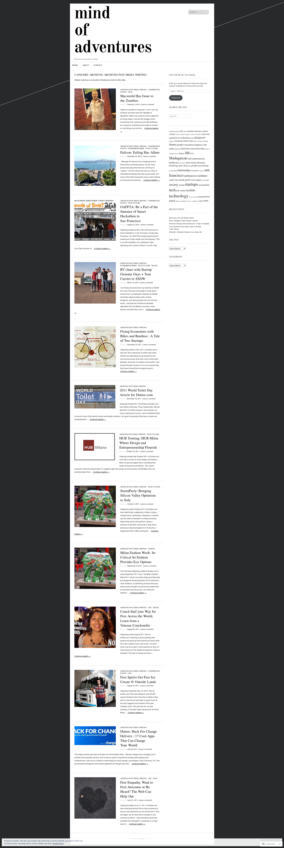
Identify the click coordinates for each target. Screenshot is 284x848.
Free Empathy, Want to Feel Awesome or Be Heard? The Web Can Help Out (136, 789)
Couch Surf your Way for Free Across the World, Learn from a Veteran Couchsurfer (138, 618)
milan (188, 162)
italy (202, 148)
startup (181, 184)
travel (172, 200)
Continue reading (151, 180)
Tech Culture (152, 148)
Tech (130, 92)
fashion (151, 549)
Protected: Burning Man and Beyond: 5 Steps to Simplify (189, 223)
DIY (204, 137)
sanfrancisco (190, 175)
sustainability (204, 184)
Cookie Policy (58, 843)
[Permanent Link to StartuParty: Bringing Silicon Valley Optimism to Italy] (95, 526)
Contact (97, 65)
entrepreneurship (136, 148)
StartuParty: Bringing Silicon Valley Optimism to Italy (138, 495)
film (191, 140)
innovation (195, 148)
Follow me (176, 97)
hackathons (189, 144)
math (189, 158)
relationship (172, 171)
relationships (184, 170)
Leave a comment (147, 104)
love (192, 153)
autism (185, 131)
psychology (204, 165)
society (173, 184)
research (194, 170)
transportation (204, 196)
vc (191, 201)
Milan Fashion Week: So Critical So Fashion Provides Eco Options (137, 557)
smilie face (173, 179)
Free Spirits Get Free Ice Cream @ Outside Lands (138, 679)
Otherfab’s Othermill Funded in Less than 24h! (185, 232)
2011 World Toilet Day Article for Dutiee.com (136, 392)
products (195, 165)
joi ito (176, 153)
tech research (193, 197)
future (172, 144)
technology (179, 196)
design (198, 137)
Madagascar (178, 157)
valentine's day (185, 201)
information (186, 148)
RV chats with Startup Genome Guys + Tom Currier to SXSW (136, 274)
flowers (195, 141)
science (202, 175)
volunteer (195, 201)
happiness (199, 144)
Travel (154, 265)
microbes (182, 163)
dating (192, 138)
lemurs (182, 153)
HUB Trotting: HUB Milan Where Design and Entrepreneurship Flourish (138, 443)
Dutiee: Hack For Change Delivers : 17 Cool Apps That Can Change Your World (138, 738)
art (181, 131)
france (201, 141)
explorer (171, 141)
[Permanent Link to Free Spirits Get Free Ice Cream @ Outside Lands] (95, 706)
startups (191, 184)
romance (201, 171)
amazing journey (174, 131)
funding (205, 141)
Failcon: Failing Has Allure (140, 152)
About (85, 65)
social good (184, 179)
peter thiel (183, 165)
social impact (195, 179)
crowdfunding (184, 137)
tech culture (181, 190)
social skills (205, 180)
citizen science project (183, 134)
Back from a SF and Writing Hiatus (181, 218)
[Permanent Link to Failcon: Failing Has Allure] (95, 185)
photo (189, 166)
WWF (205, 200)
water (200, 200)
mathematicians (198, 158)
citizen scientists (195, 134)
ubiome (177, 201)
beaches (191, 131)
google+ (181, 144)
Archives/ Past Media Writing (133, 89)
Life (149, 607)
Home (75, 65)
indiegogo (177, 149)
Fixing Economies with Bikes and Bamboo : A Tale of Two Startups (140, 336)
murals (194, 162)
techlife (190, 190)
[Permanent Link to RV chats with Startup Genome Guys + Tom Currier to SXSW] (95, 302)
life (187, 152)
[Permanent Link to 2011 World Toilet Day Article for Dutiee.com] (94, 407)
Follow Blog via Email (182, 74)
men (177, 162)
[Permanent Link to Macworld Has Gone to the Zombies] (95, 129)
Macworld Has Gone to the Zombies (136, 98)
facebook (178, 140)
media (172, 162)
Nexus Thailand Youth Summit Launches (183, 220)
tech (172, 189)
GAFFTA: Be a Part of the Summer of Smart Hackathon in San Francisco (139, 213)
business (198, 131)
